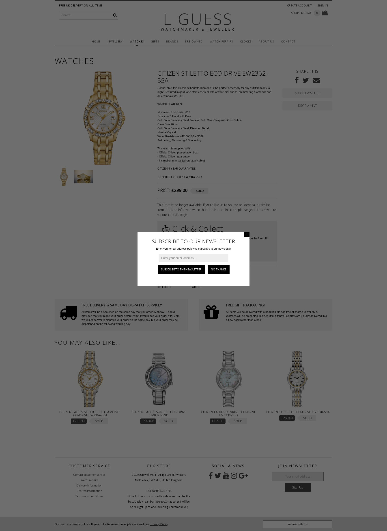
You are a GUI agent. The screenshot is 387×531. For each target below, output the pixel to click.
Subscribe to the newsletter (181, 269)
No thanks (218, 269)
